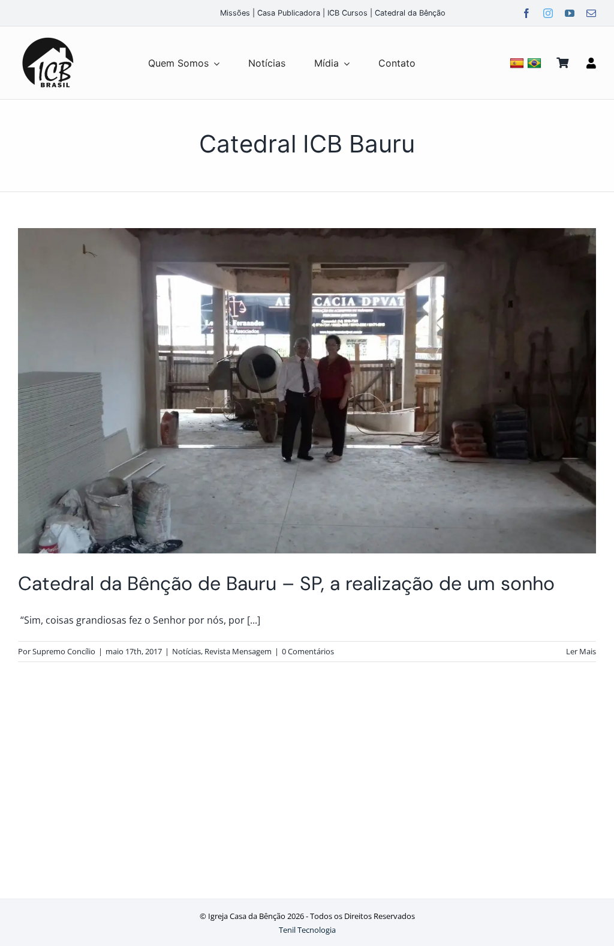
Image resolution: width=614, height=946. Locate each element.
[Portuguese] (535, 62)
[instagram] (548, 13)
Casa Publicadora (288, 12)
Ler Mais (581, 651)
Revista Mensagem (238, 651)
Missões (235, 12)
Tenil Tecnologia (307, 929)
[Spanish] (518, 62)
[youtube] (569, 13)
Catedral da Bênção (410, 12)
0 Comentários (308, 651)
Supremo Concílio (63, 651)
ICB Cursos (347, 12)
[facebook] (526, 13)
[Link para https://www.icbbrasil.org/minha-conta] (591, 63)
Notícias (186, 651)
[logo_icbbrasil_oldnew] (48, 37)
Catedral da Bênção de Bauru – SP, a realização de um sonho (286, 583)
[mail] (591, 13)
